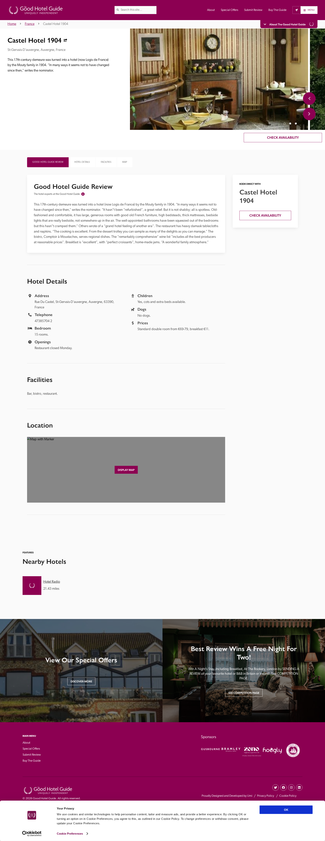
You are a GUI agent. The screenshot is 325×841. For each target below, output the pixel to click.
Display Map (126, 469)
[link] (117, 10)
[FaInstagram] (291, 787)
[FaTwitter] (275, 787)
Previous (309, 98)
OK (286, 809)
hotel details (82, 162)
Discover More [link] (81, 681)
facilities (106, 162)
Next (309, 114)
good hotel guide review (47, 162)
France (29, 24)
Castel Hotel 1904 (55, 24)
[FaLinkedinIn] (299, 787)
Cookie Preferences (70, 833)
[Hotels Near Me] (296, 10)
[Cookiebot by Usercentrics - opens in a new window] (31, 833)
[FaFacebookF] (283, 787)
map (124, 162)
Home (12, 24)
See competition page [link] (243, 692)
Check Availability (283, 137)
